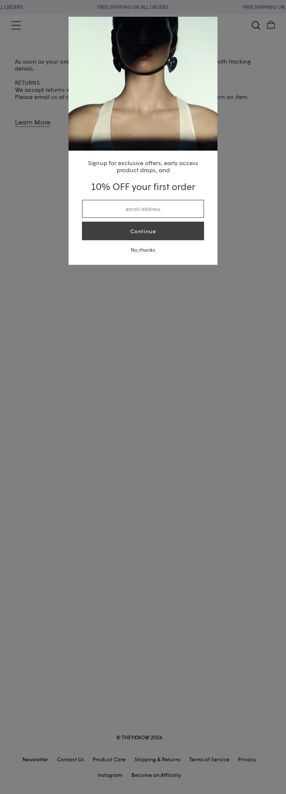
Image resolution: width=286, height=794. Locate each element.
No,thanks (143, 250)
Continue (143, 231)
